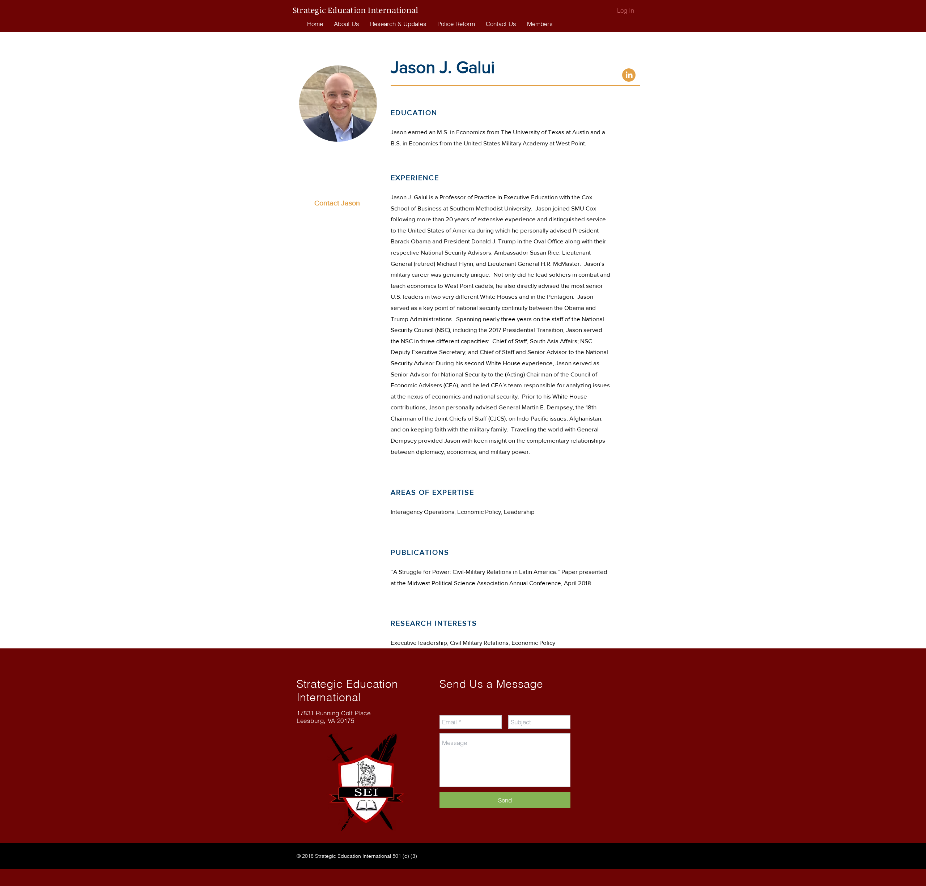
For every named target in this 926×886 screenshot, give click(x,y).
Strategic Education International (356, 9)
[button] (456, 24)
